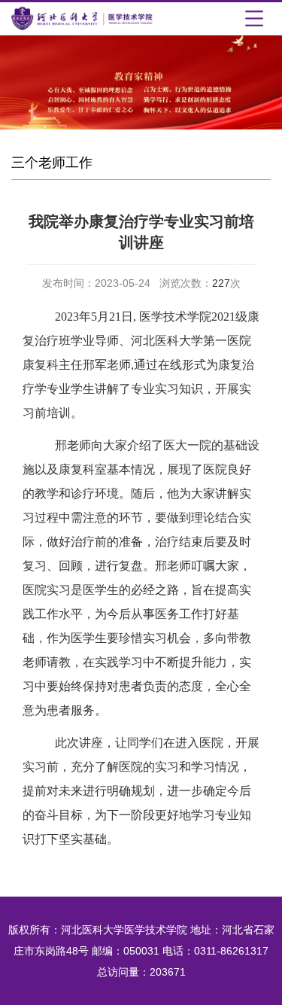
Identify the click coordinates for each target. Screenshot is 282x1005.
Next (259, 99)
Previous (22, 99)
